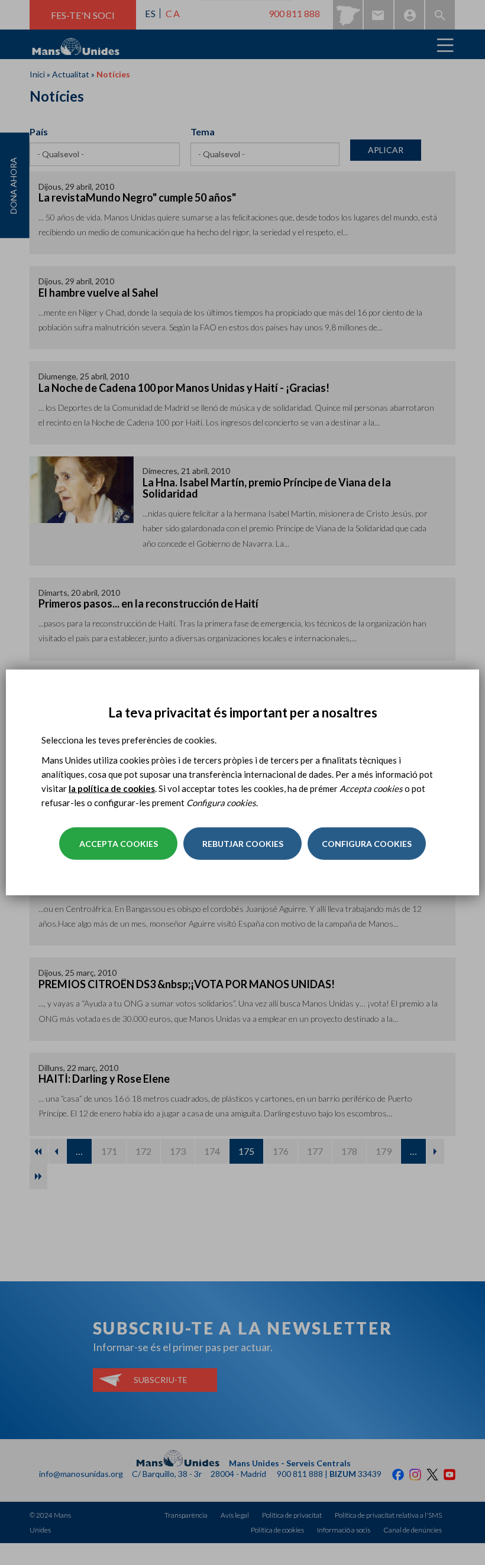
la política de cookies (112, 788)
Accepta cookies (118, 844)
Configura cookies (367, 844)
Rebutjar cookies (242, 844)
